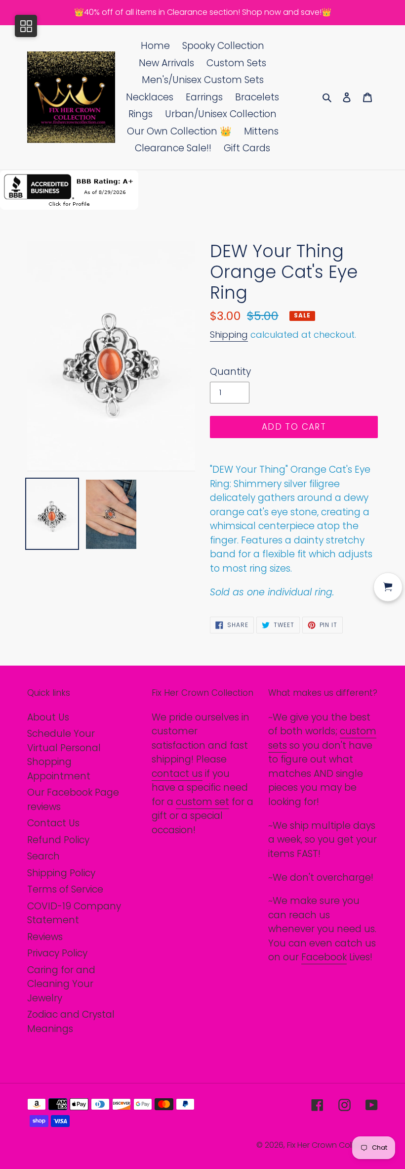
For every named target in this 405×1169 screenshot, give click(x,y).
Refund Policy (58, 840)
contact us (177, 773)
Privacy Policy (57, 953)
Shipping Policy (61, 873)
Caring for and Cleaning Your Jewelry (61, 984)
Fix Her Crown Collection (332, 1145)
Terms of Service (65, 889)
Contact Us (53, 823)
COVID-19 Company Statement (74, 913)
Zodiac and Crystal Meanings (71, 1021)
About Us (48, 717)
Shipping (229, 334)
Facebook (324, 957)
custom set (202, 802)
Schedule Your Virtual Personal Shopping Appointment (64, 755)
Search (43, 856)
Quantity (230, 371)
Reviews (45, 937)
